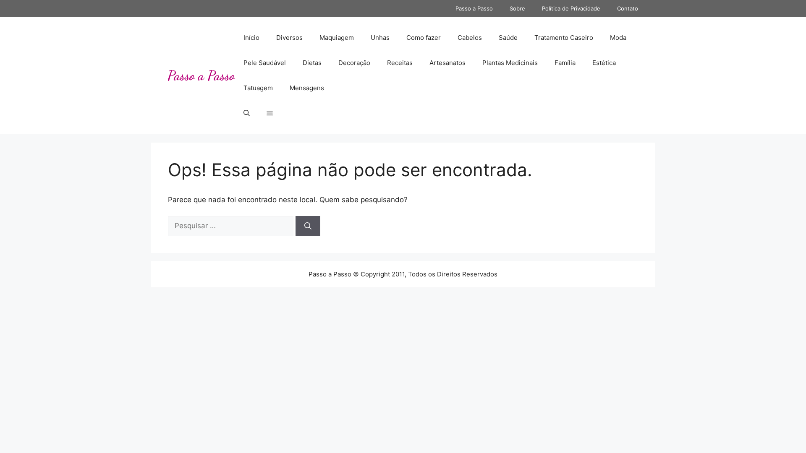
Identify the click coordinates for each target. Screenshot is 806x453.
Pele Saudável (264, 63)
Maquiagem (336, 38)
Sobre (517, 8)
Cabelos (470, 38)
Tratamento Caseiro (563, 38)
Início (251, 38)
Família (565, 63)
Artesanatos (447, 63)
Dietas (312, 63)
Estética (604, 63)
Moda (618, 38)
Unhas (380, 38)
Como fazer (423, 38)
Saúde (508, 38)
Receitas (400, 63)
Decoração (354, 63)
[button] (246, 113)
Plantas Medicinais (510, 63)
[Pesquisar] (308, 226)
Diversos (289, 38)
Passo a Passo (474, 8)
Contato (627, 8)
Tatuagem (258, 88)
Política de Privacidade (571, 8)
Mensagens (307, 88)
